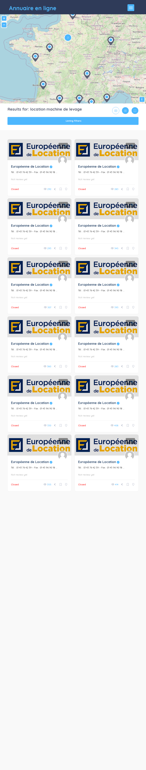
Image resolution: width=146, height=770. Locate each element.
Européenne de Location (31, 166)
